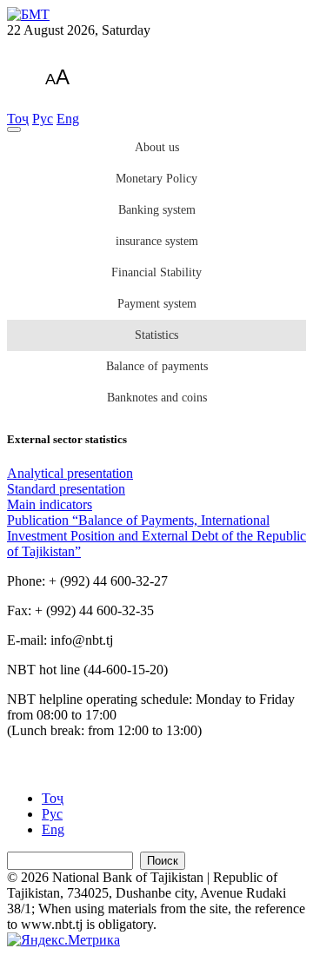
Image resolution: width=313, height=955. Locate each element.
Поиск (162, 860)
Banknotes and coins (157, 397)
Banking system (157, 209)
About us (157, 147)
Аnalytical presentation (70, 473)
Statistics (156, 335)
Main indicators (49, 504)
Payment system (156, 303)
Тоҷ (18, 118)
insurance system (157, 241)
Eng (68, 118)
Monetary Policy (156, 178)
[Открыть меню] (14, 129)
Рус (42, 118)
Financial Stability (156, 272)
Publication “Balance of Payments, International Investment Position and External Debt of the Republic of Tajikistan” (156, 536)
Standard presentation (66, 488)
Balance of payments (157, 366)
